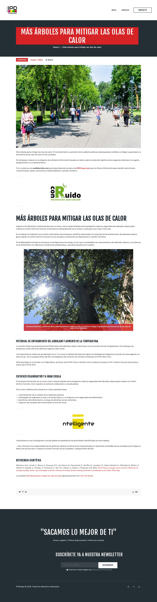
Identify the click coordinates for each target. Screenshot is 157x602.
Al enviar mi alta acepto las (90, 570)
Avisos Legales (59, 540)
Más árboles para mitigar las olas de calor (44, 476)
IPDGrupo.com (83, 168)
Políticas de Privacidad (102, 570)
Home (56, 47)
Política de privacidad (76, 540)
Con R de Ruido (86, 476)
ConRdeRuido (22, 60)
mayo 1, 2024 (37, 60)
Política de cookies (96, 540)
